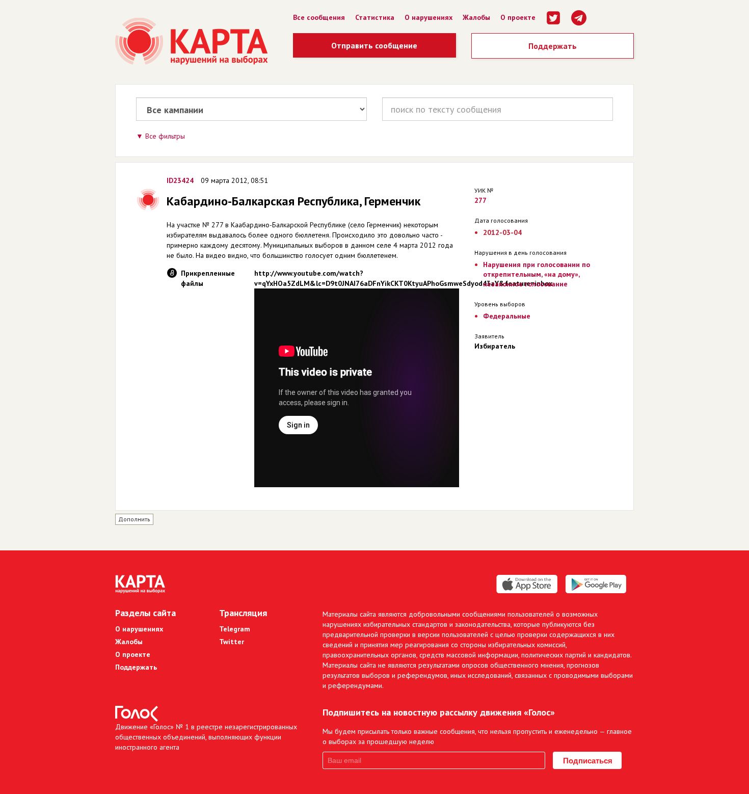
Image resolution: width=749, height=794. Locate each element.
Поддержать (552, 46)
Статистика (374, 17)
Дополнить (134, 519)
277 (480, 200)
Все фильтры (165, 136)
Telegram (234, 628)
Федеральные (506, 316)
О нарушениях (428, 17)
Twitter (231, 641)
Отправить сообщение (374, 45)
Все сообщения (319, 17)
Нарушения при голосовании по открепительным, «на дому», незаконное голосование (536, 274)
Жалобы (476, 17)
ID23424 (180, 180)
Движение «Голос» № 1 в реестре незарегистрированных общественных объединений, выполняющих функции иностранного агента (206, 737)
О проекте (518, 17)
